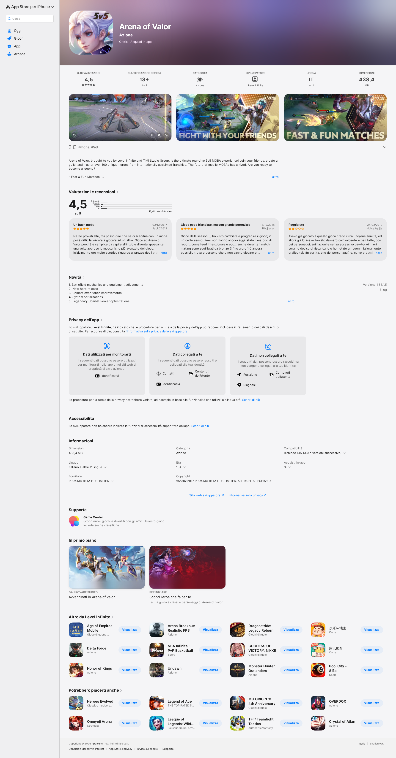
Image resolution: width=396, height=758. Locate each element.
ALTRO (164, 253)
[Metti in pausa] (152, 135)
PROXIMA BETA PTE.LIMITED (89, 481)
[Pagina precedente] (64, 117)
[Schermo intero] (166, 135)
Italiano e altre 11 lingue (85, 467)
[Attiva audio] (159, 135)
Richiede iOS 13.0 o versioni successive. (312, 453)
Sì (285, 467)
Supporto (168, 749)
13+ (179, 467)
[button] (29, 30)
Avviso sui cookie (147, 749)
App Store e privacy (120, 749)
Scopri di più (251, 400)
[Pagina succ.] (391, 117)
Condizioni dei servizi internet (86, 749)
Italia (362, 743)
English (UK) (377, 743)
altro (275, 177)
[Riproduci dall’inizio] (74, 135)
